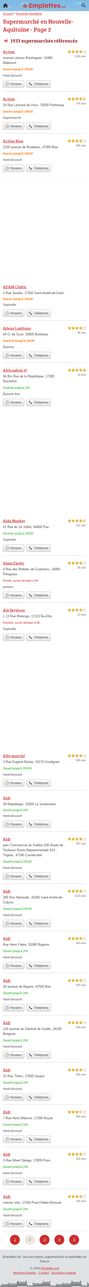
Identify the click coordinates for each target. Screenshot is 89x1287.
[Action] (44, 63)
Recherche (83, 5)
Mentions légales (24, 1273)
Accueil (5, 5)
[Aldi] (44, 807)
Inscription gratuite (63, 1273)
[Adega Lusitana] (44, 337)
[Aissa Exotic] (44, 575)
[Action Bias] (44, 150)
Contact (44, 1273)
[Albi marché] (44, 764)
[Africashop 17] (44, 382)
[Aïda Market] (44, 529)
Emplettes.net (50, 1268)
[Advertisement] (44, 232)
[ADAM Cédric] (44, 295)
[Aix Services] (44, 619)
